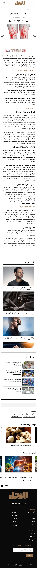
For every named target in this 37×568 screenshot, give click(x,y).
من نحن (32, 533)
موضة (33, 515)
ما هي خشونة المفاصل (19, 414)
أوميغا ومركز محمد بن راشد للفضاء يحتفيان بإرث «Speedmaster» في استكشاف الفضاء (13, 372)
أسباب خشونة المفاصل (29, 416)
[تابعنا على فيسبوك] (25, 503)
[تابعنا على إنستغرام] (22, 503)
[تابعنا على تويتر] (19, 503)
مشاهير (14, 515)
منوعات (14, 522)
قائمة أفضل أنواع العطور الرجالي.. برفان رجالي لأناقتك (20, 313)
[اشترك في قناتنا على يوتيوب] (13, 503)
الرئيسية (27, 9)
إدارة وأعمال (31, 511)
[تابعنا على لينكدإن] (16, 503)
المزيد (6, 485)
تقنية (33, 521)
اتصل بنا (32, 536)
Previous (34, 36)
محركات (32, 525)
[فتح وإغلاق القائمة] (27, 3)
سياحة (33, 518)
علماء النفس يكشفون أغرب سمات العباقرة (22, 70)
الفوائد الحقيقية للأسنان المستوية (25, 206)
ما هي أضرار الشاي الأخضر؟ (27, 108)
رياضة (15, 525)
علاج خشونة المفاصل (17, 416)
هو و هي (14, 512)
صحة (21, 9)
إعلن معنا (32, 540)
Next (2, 36)
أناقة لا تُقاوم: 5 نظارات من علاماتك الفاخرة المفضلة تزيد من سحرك (20, 288)
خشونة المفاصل (31, 414)
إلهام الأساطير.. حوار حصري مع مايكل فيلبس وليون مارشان (19, 338)
